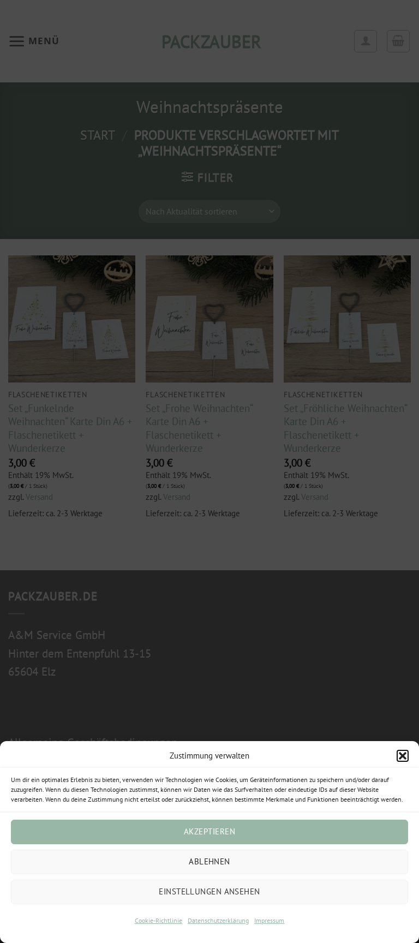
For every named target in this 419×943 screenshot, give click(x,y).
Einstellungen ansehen (209, 891)
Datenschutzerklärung (218, 920)
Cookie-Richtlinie (158, 920)
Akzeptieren (209, 831)
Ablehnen (209, 861)
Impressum (269, 920)
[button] (402, 755)
